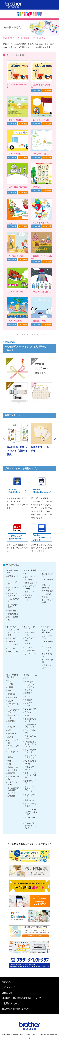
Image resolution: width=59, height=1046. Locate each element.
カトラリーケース (30, 633)
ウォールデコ (13, 638)
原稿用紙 (11, 694)
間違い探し (29, 681)
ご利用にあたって (10, 1003)
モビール (11, 648)
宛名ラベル (12, 733)
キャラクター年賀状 (13, 606)
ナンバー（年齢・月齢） (47, 631)
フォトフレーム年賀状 (13, 594)
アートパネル (13, 645)
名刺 (9, 730)
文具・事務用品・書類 (12, 676)
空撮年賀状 (12, 610)
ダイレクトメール (13, 753)
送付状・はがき (13, 747)
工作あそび (29, 800)
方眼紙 (10, 687)
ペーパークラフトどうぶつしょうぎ (30, 687)
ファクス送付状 (13, 741)
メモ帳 (10, 684)
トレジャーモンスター (30, 805)
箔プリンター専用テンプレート (30, 597)
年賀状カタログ (13, 577)
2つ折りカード (31, 583)
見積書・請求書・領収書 (13, 768)
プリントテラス (9, 38)
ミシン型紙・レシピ (47, 595)
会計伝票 (11, 773)
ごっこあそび (30, 709)
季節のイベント (47, 655)
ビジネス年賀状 (13, 600)
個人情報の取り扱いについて (16, 1009)
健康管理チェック (13, 722)
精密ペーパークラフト (47, 586)
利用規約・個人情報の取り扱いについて (21, 998)
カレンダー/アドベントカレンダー (13, 632)
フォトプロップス (47, 637)
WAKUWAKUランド (30, 762)
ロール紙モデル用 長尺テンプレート (13, 790)
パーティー (45, 627)
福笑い (27, 715)
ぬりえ (27, 678)
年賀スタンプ (13, 614)
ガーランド (12, 641)
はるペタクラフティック (30, 725)
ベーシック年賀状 (13, 583)
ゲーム (27, 696)
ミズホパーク (30, 712)
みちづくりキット (30, 731)
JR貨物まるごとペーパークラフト (30, 744)
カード (27, 574)
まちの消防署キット (30, 720)
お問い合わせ (8, 982)
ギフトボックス (47, 661)
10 (38, 334)
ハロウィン (46, 650)
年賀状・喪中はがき (13, 571)
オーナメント (13, 651)
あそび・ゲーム (30, 675)
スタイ (27, 644)
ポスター (11, 737)
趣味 (43, 570)
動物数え (28, 693)
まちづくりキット (30, 796)
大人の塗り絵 (47, 591)
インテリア (11, 627)
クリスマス (46, 647)
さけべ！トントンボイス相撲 (30, 775)
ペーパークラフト (47, 580)
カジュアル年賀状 (13, 589)
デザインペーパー (13, 783)
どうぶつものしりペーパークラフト (30, 788)
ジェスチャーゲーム (30, 704)
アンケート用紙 (13, 777)
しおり (10, 701)
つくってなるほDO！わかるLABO (31, 811)
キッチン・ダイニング (30, 628)
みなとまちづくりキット (30, 756)
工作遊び (28, 700)
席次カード (29, 592)
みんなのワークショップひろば (30, 825)
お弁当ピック (30, 650)
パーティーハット (47, 642)
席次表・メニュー (47, 666)
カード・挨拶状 (23, 38)
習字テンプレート (13, 716)
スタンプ (11, 727)
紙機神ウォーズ (30, 782)
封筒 (9, 764)
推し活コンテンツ (47, 575)
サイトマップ (8, 987)
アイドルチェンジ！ (30, 737)
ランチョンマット (30, 639)
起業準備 (11, 796)
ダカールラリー (30, 818)
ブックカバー (13, 697)
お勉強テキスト (13, 705)
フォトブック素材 (47, 601)
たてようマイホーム (30, 768)
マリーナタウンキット (30, 751)
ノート (10, 691)
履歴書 (10, 757)
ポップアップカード (30, 587)
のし (9, 681)
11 (41, 334)
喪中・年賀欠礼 (13, 618)
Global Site (7, 992)
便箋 (9, 761)
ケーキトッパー (30, 655)
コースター (29, 647)
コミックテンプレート (13, 711)
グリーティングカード (30, 578)
